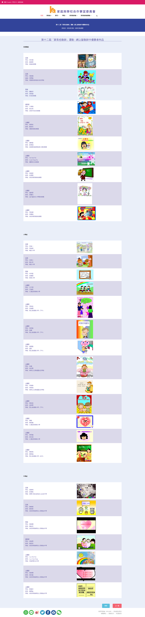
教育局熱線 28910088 (105, 611)
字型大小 (14, 2)
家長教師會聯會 (85, 15)
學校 (63, 15)
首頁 (42, 15)
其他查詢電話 (118, 611)
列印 (106, 605)
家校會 (49, 15)
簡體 (5, 2)
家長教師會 (73, 15)
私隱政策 (119, 613)
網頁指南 (20, 2)
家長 (56, 15)
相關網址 (103, 613)
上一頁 (117, 605)
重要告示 (111, 613)
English (9, 2)
